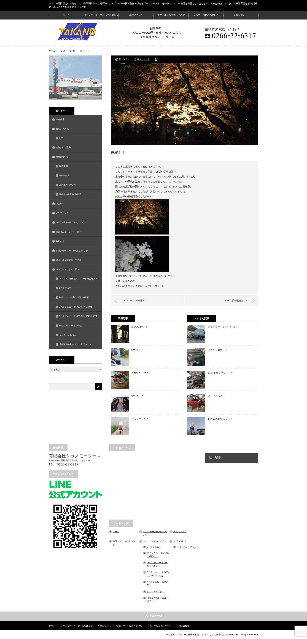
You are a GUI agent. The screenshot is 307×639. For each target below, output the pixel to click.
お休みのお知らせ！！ (220, 419)
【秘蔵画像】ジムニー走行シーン (75, 344)
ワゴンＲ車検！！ (218, 349)
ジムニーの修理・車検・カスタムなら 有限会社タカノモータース (208, 634)
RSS (218, 457)
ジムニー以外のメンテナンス (70, 222)
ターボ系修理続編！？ (236, 300)
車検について (136, 15)
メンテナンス (62, 213)
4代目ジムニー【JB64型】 (72, 325)
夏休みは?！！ (139, 326)
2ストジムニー (66, 288)
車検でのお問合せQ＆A (70, 194)
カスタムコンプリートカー (68, 232)
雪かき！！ (137, 396)
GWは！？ (137, 349)
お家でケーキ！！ (141, 373)
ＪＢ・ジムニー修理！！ (134, 300)
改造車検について (67, 185)
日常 (61, 138)
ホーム (66, 15)
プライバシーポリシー (188, 547)
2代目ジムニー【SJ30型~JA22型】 (76, 307)
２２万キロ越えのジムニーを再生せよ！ (78, 278)
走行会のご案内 (63, 147)
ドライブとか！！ (141, 419)
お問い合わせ (241, 15)
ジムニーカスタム (67, 335)
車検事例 (63, 166)
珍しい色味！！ (216, 396)
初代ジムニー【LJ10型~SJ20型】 (75, 297)
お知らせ (60, 241)
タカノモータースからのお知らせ (101, 15)
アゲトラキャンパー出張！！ (224, 326)
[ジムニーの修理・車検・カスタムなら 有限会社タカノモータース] (77, 32)
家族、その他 (68, 50)
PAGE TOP (156, 616)
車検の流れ (64, 175)
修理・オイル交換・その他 (171, 15)
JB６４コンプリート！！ (221, 373)
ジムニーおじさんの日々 (206, 15)
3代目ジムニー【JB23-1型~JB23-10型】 (78, 316)
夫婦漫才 (60, 119)
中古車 (59, 203)
